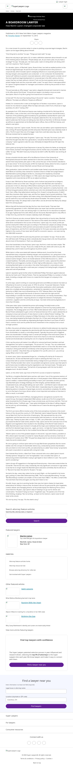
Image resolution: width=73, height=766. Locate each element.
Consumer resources (14, 729)
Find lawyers (36, 706)
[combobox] (36, 515)
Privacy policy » (40, 759)
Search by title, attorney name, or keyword (19, 512)
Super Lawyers (12, 716)
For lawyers (10, 722)
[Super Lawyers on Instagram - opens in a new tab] (34, 743)
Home (7, 11)
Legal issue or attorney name (15, 688)
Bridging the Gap (28, 616)
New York (18, 11)
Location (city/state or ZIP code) (16, 697)
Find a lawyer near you (36, 665)
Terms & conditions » (27, 759)
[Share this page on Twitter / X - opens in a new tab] (36, 43)
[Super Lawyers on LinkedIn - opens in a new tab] (44, 743)
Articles (12, 11)
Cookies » (49, 759)
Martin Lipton (26, 536)
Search (36, 521)
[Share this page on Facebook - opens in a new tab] (32, 43)
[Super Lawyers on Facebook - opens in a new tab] (29, 743)
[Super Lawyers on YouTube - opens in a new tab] (39, 743)
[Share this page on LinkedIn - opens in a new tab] (40, 43)
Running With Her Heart (31, 602)
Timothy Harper (14, 36)
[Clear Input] (65, 515)
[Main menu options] (8, 6)
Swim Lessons (27, 589)
